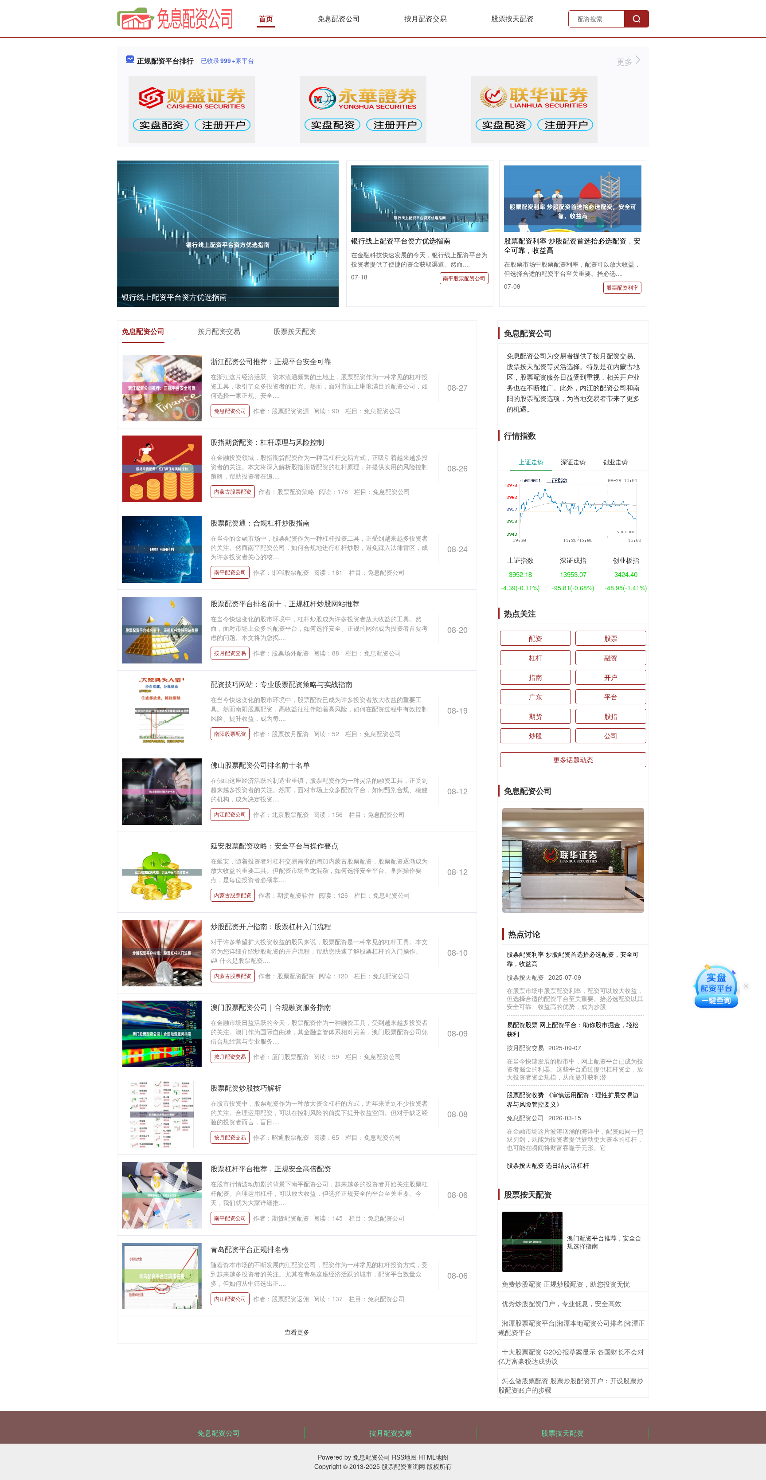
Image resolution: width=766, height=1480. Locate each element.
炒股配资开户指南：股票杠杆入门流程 (271, 926)
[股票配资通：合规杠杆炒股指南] (162, 548)
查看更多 (297, 1331)
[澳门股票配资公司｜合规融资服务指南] (162, 1033)
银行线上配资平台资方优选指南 (174, 296)
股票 (610, 638)
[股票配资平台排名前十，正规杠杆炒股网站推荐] (162, 629)
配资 (535, 638)
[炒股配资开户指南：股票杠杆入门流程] (162, 952)
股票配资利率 (622, 287)
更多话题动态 (573, 759)
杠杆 (535, 657)
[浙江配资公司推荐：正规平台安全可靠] (162, 387)
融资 (610, 657)
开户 (610, 677)
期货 (535, 716)
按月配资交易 (425, 18)
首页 (266, 18)
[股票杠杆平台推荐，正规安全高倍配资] (162, 1194)
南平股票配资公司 (464, 278)
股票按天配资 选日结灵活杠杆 (548, 1147)
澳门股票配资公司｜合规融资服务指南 (271, 1007)
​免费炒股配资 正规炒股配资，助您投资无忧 (566, 1283)
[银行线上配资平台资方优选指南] (228, 245)
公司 (610, 735)
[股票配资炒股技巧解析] (162, 1113)
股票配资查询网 (403, 1466)
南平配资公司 (230, 572)
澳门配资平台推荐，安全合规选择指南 (604, 1241)
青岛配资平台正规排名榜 (250, 1249)
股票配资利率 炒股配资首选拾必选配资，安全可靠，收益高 (572, 245)
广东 (535, 696)
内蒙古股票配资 (232, 491)
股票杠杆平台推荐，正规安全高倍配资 (271, 1168)
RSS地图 (404, 1457)
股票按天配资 (512, 18)
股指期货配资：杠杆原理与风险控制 (267, 442)
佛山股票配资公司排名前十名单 (260, 765)
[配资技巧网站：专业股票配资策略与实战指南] (162, 710)
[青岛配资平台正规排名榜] (162, 1275)
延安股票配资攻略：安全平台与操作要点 (274, 845)
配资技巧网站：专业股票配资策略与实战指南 (281, 684)
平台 (610, 696)
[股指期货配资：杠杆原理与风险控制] (162, 467)
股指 (610, 716)
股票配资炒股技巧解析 (246, 1088)
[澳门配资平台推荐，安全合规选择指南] (532, 1242)
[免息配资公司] (175, 17)
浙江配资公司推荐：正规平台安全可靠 (271, 361)
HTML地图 (433, 1457)
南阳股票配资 (230, 733)
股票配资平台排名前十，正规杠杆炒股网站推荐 (285, 603)
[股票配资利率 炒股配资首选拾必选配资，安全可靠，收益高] (572, 210)
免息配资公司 (338, 18)
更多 (626, 61)
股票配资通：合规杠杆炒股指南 (260, 523)
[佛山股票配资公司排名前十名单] (162, 790)
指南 (535, 677)
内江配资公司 (230, 814)
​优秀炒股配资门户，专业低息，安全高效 (561, 1303)
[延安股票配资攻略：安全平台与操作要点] (162, 871)
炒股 (535, 735)
